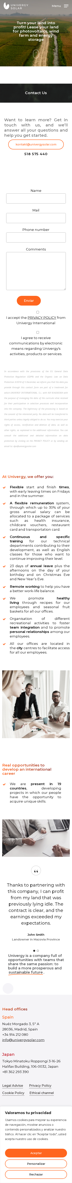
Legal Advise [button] (12, 1085)
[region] (36, 1144)
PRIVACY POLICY (42, 318)
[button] (60, 5)
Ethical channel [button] (41, 1093)
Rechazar (36, 1174)
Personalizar (36, 1164)
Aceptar (36, 1153)
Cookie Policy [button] (13, 1093)
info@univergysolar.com (23, 1040)
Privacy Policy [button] (40, 1085)
